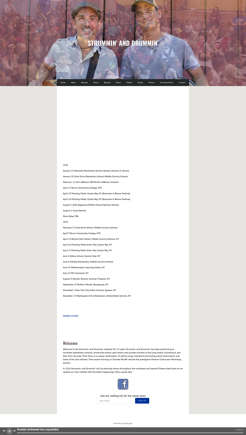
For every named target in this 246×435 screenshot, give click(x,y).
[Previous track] (4, 430)
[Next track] (14, 430)
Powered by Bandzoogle (123, 423)
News (73, 82)
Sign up (142, 400)
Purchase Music (166, 82)
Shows (140, 82)
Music (118, 82)
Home (63, 82)
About (96, 82)
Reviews (84, 82)
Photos (151, 82)
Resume (107, 82)
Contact (182, 82)
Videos (129, 82)
